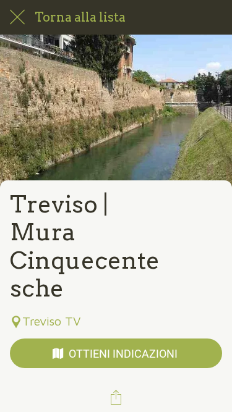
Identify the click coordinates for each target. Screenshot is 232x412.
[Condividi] (116, 397)
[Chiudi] (17, 17)
